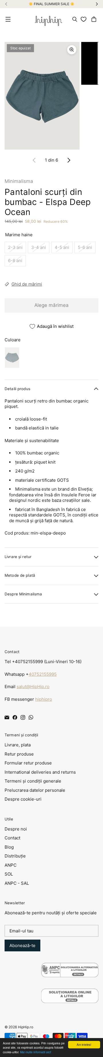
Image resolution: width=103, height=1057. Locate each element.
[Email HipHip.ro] (7, 717)
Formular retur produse (28, 763)
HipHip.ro (25, 1027)
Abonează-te (22, 945)
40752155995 (43, 674)
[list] (51, 96)
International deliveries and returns (40, 772)
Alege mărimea (51, 305)
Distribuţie (15, 856)
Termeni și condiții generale (33, 781)
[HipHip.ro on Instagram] (23, 717)
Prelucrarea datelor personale (35, 790)
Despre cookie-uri (23, 799)
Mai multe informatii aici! (35, 1052)
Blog (9, 847)
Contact (12, 838)
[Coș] (94, 19)
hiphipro (43, 699)
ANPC (11, 865)
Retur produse (19, 754)
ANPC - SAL (17, 883)
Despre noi (16, 829)
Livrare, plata (18, 745)
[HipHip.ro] (48, 19)
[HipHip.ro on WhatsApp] (31, 717)
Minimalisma (19, 181)
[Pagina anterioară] (34, 160)
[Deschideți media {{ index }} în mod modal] (42, 96)
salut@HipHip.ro (33, 686)
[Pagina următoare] (69, 160)
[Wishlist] (84, 19)
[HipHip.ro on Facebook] (15, 717)
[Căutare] (74, 19)
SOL (9, 874)
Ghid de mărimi (26, 284)
